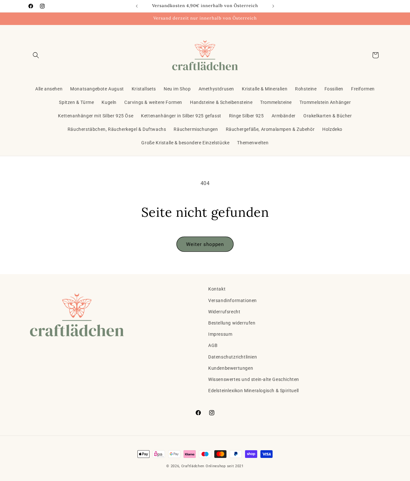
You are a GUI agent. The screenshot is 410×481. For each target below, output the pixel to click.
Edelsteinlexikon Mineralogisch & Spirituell (253, 390)
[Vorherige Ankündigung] (137, 6)
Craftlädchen (192, 466)
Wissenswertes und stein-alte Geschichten (253, 379)
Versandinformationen (232, 300)
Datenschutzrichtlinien (232, 356)
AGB (213, 345)
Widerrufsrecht (224, 311)
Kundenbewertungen (230, 368)
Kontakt (217, 288)
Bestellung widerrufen (232, 322)
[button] (36, 55)
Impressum (220, 334)
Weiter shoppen (205, 244)
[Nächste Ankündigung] (273, 6)
